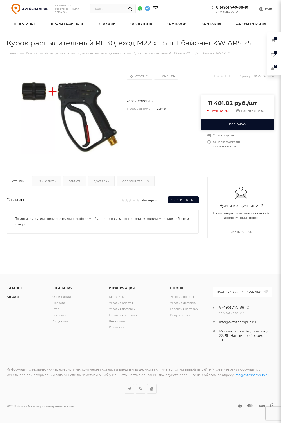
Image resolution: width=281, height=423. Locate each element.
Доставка (101, 181)
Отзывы (18, 181)
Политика (116, 327)
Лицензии (60, 321)
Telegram (129, 389)
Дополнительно (135, 181)
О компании (61, 296)
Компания (62, 288)
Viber (140, 389)
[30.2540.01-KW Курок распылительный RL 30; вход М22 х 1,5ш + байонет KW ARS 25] (70, 114)
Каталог (15, 288)
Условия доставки (122, 309)
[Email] (155, 10)
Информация (122, 288)
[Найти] (130, 8)
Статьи (57, 309)
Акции (13, 296)
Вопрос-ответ (180, 315)
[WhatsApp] (139, 8)
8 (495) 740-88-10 (232, 7)
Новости (58, 303)
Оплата (75, 181)
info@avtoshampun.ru (237, 322)
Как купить (47, 181)
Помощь (178, 288)
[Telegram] (147, 9)
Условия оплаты (121, 303)
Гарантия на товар (123, 315)
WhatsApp (152, 389)
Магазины (116, 296)
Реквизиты (117, 321)
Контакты (59, 315)
